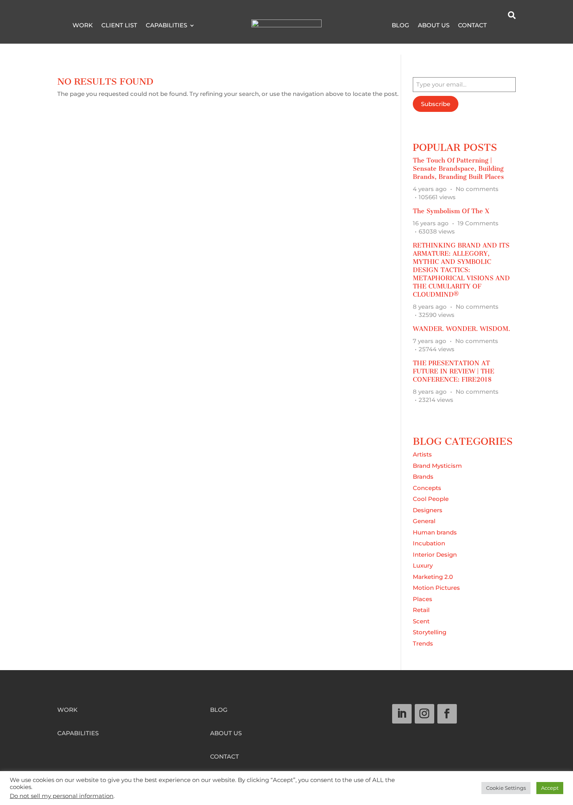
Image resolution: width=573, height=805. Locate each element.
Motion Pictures (436, 587)
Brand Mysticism (437, 465)
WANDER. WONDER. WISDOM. (461, 329)
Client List (119, 26)
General (424, 521)
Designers (427, 510)
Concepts (427, 488)
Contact (472, 26)
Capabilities (166, 26)
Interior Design (435, 554)
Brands (423, 476)
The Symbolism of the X (451, 211)
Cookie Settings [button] (506, 788)
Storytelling (429, 632)
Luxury (423, 565)
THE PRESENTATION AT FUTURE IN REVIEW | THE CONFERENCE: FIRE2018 (453, 371)
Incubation (429, 543)
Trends (423, 643)
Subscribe (435, 104)
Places (422, 599)
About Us (433, 26)
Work (83, 26)
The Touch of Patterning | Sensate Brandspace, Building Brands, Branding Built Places (458, 168)
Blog (400, 26)
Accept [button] (550, 788)
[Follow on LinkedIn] (402, 714)
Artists (422, 454)
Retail (421, 610)
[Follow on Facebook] (447, 714)
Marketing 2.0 (433, 576)
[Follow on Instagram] (424, 714)
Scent (421, 621)
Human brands (435, 532)
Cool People (431, 498)
